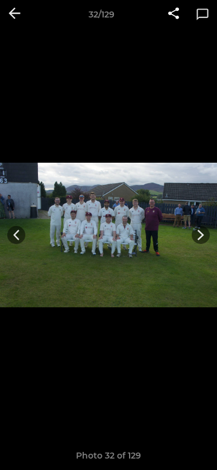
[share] (173, 14)
